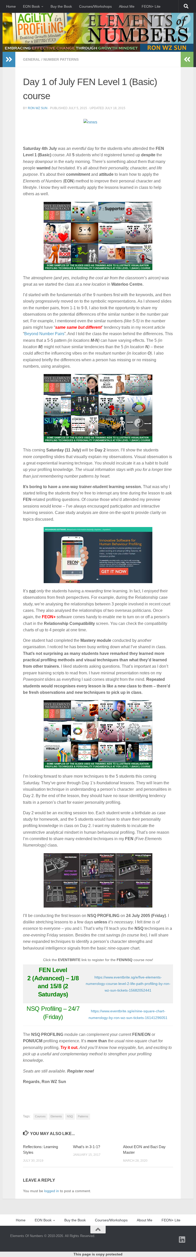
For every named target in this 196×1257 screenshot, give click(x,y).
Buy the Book (61, 6)
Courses (40, 1116)
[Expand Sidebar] (9, 59)
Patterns (83, 1116)
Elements (56, 1116)
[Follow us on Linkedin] (182, 1239)
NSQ (70, 1116)
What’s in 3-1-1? (86, 1147)
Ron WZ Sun (37, 108)
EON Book (31, 6)
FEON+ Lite (151, 6)
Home (11, 6)
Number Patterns (61, 59)
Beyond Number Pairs (44, 334)
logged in (51, 1191)
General (31, 59)
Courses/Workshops (95, 6)
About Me (126, 6)
